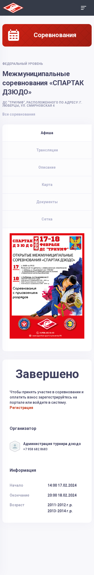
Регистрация (21, 408)
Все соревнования (18, 114)
